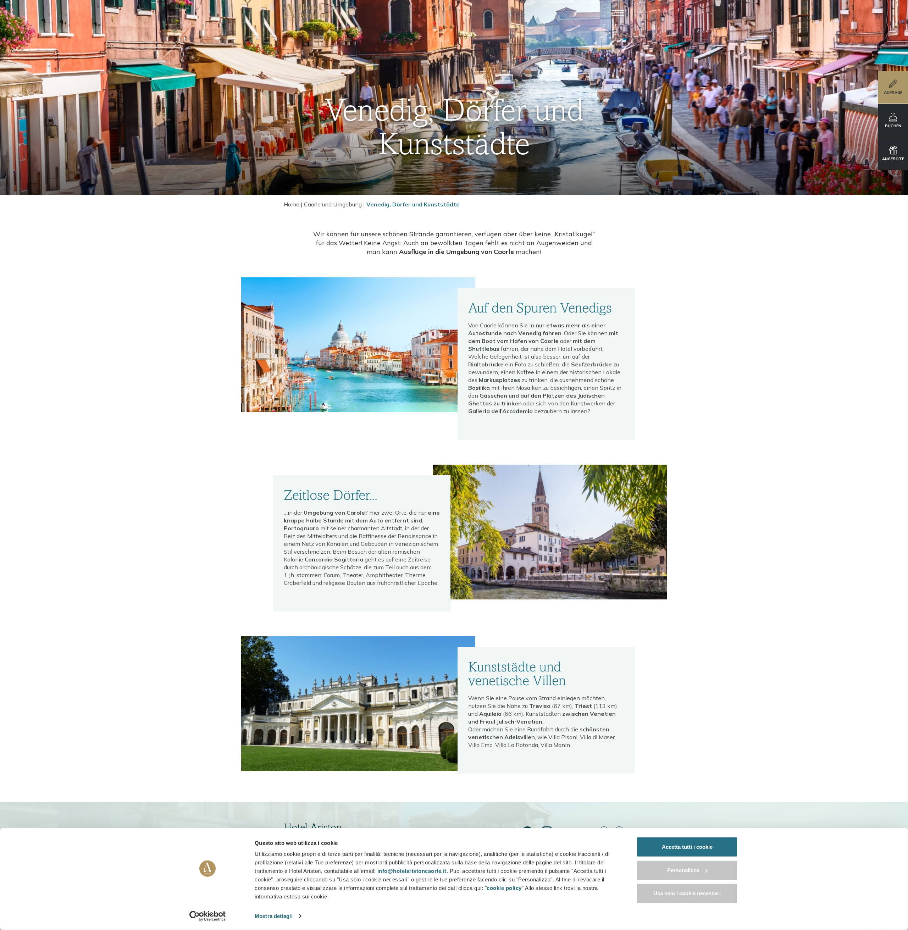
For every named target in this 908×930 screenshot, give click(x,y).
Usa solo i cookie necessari (687, 893)
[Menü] (617, 12)
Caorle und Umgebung (333, 204)
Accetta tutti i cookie (687, 847)
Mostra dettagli (274, 916)
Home (291, 204)
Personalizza (683, 870)
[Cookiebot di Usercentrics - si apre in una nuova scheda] (208, 916)
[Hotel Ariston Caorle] (306, 12)
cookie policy (504, 888)
